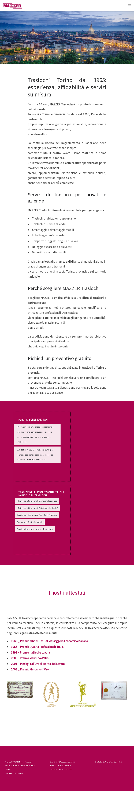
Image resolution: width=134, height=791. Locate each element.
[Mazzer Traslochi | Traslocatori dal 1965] (12, 5)
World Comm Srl (115, 762)
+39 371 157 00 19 (65, 769)
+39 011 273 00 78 (64, 766)
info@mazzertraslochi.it (65, 762)
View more (41, 446)
